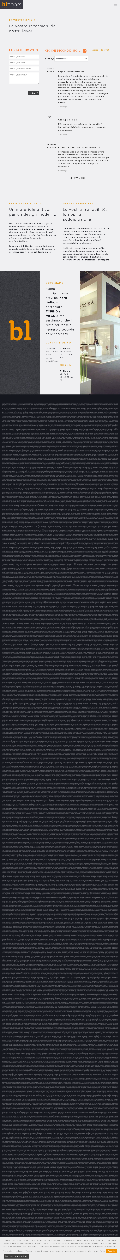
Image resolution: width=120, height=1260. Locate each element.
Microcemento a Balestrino (72, 450)
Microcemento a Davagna (86, 656)
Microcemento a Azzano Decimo (61, 445)
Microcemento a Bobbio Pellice (30, 481)
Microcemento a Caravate (102, 544)
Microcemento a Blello (56, 480)
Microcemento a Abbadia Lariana (83, 407)
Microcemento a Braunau (90, 501)
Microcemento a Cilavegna (79, 611)
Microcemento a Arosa (68, 437)
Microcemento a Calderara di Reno (104, 526)
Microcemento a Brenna (59, 504)
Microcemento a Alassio (31, 414)
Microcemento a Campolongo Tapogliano (90, 535)
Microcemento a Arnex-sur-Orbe (8, 437)
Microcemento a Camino (67, 531)
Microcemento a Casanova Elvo (91, 556)
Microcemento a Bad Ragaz (50, 446)
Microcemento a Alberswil (72, 416)
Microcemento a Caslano (9, 560)
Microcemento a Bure (83, 517)
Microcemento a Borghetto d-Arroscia (61, 488)
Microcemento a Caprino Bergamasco (86, 543)
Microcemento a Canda (16, 538)
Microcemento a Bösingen (74, 496)
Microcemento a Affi (46, 411)
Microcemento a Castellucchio (18, 576)
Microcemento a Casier (93, 559)
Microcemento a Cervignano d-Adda (87, 597)
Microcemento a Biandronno (18, 475)
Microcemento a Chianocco (73, 606)
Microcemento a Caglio (25, 525)
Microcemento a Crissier (65, 648)
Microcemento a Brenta (88, 504)
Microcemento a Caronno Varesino (104, 548)
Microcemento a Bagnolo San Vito (61, 449)
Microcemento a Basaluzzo (96, 456)
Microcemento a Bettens (113, 472)
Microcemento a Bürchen (74, 517)
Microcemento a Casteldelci (13, 569)
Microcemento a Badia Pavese (103, 446)
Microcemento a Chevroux (17, 606)
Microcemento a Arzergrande (112, 438)
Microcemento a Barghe (61, 455)
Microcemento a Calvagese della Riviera (93, 528)
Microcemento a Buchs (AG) (100, 514)
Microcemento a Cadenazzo (44, 523)
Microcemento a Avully (94, 443)
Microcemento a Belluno (79, 464)
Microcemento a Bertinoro (33, 471)
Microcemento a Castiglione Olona (87, 581)
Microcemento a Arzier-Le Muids (8, 439)
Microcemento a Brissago (17, 509)
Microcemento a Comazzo (7, 626)
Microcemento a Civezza (52, 615)
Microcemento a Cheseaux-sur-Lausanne (89, 605)
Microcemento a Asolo (87, 439)
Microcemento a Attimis (38, 441)
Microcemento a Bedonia (10, 462)
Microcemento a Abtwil (106, 407)
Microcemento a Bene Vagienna (101, 466)
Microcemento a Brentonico (112, 504)
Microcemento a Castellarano (76, 570)
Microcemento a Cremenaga (95, 645)
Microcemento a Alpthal (103, 421)
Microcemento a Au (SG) (70, 441)
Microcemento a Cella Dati (44, 589)
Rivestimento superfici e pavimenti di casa (68, 405)
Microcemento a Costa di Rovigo (89, 640)
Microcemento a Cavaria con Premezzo (73, 585)
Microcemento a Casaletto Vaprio (16, 555)
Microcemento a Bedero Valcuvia (83, 460)
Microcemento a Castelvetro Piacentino (79, 580)
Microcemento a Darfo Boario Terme (43, 656)
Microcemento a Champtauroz (100, 601)
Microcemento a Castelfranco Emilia (62, 569)
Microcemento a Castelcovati (105, 568)
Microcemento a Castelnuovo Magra (44, 578)
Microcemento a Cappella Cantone (34, 542)
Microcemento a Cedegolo (106, 587)
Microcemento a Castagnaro (105, 563)
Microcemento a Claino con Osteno (32, 616)
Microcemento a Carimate (83, 547)
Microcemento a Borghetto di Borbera (76, 488)
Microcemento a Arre (9, 438)
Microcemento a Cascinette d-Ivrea (12, 559)
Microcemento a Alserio (6, 422)
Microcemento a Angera (80, 428)
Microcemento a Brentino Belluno (100, 504)
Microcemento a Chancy (6, 602)
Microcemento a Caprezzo (96, 542)
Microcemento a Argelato (67, 434)
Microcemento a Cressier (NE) (8, 648)
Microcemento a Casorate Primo (74, 560)
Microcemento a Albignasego (24, 417)
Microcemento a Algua (10, 420)
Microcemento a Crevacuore (29, 648)
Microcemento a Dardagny (30, 656)
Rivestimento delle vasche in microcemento (81, 403)
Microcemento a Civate (43, 615)
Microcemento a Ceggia (10, 589)
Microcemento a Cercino (101, 591)
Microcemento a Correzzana (18, 635)
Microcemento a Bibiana (113, 475)
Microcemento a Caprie (53, 543)
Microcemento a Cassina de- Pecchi (111, 561)
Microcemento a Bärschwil (30, 456)
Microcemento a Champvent (112, 601)
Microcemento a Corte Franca (100, 636)
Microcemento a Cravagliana (7, 645)
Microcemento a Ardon (16, 434)
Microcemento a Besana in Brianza (16, 472)
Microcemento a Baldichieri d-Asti (8, 450)
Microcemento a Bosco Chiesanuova (16, 496)
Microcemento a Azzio (107, 445)
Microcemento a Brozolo (56, 510)
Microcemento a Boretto (15, 488)
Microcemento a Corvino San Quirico (34, 639)
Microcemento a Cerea (6, 593)
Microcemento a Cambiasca (112, 530)
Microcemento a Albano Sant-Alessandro (62, 414)
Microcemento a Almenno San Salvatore (29, 421)
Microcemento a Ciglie (48, 611)
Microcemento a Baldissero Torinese (50, 450)
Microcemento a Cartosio (72, 551)
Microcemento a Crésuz (19, 648)
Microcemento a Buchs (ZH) (7, 515)
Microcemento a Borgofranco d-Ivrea (80, 492)
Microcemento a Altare (42, 422)
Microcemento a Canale (89, 536)
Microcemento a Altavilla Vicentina (78, 422)
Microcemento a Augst (113, 441)
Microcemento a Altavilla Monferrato (64, 422)
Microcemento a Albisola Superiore (76, 417)
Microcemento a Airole (57, 413)
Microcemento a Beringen (23, 469)
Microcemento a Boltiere (63, 484)
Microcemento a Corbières (69, 629)
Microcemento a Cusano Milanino (51, 653)
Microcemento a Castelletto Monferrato (24, 573)
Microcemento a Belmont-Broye (111, 464)
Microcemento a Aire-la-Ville (47, 413)
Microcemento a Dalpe (79, 654)
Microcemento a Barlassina (103, 455)
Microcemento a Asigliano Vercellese (66, 439)
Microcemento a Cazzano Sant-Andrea (83, 587)
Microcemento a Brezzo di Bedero (45, 506)
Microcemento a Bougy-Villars (29, 498)
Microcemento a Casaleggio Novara (65, 553)
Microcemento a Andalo (57, 426)
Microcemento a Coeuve (48, 619)
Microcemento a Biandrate (7, 475)
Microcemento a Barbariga (80, 452)
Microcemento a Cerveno (46, 597)
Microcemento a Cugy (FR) (59, 650)
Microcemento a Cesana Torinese (21, 598)
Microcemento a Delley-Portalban (92, 657)
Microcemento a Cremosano (44, 646)
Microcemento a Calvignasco (34, 530)
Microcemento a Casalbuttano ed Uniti (56, 552)
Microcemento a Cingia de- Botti (29, 612)
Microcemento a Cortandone (20, 636)
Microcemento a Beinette (81, 462)
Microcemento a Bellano (89, 463)
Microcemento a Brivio (63, 509)
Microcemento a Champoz (89, 601)
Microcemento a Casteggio (106, 564)
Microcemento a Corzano (47, 639)
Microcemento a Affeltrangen (35, 411)
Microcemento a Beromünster (21, 471)
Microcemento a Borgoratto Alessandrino (82, 493)
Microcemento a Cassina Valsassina (22, 563)
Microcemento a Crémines (11, 646)
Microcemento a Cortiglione (91, 637)
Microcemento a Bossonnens (24, 497)
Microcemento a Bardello (36, 454)
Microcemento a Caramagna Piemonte (33, 544)
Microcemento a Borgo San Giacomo (24, 490)
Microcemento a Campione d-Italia (16, 534)
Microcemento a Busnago (65, 519)
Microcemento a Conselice (56, 628)
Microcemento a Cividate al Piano (98, 615)
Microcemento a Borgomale (105, 492)
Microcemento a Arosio (78, 437)
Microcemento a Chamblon (7, 601)
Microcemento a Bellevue (113, 463)
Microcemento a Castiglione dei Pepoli (44, 581)
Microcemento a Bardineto (56, 454)
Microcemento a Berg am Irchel (40, 468)
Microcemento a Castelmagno (31, 576)
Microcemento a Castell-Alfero (14, 570)
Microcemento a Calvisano (45, 530)
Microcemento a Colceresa (27, 620)
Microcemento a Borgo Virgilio (53, 492)
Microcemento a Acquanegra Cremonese (34, 408)
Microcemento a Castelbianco (93, 568)
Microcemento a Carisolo (102, 547)
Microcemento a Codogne (18, 619)
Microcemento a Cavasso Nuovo (111, 585)
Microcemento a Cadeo (54, 523)
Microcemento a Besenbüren (48, 472)
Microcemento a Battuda (106, 459)
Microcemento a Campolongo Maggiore (73, 535)
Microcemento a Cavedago (31, 586)
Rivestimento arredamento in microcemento (46, 403)
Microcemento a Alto (58, 424)
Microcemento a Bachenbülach (30, 446)
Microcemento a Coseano (58, 639)
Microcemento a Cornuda (113, 633)
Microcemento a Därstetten (65, 656)
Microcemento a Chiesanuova (77, 607)
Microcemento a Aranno (60, 431)
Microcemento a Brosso (18, 510)
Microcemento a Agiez (104, 411)
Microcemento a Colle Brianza (76, 620)
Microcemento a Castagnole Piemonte (58, 564)
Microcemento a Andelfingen (90, 426)
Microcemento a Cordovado (56, 631)
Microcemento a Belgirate (59, 463)
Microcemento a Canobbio (58, 539)
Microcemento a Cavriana (17, 587)
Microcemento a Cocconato (76, 618)
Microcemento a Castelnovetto (67, 576)
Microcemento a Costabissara (52, 641)
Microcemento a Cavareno (50, 585)
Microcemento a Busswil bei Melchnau (37, 521)
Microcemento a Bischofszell (56, 479)
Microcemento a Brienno (78, 506)
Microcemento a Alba (40, 414)
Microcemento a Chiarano (84, 606)
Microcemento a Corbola (80, 629)
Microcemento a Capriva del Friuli (8, 544)
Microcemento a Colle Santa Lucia (88, 620)
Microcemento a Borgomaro (13, 493)
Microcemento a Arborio (6, 433)
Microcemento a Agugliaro (103, 412)
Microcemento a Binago (6, 477)
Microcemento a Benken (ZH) (19, 467)
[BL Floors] (11, 4)
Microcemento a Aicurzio (113, 412)
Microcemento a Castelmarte (42, 576)
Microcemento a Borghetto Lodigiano (105, 488)
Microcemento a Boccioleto (51, 481)
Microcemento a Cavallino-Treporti (27, 585)
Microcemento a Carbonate (47, 546)
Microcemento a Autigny (60, 442)
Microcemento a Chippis (60, 608)
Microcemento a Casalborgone (42, 552)
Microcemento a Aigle (18, 413)
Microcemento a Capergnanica (79, 540)
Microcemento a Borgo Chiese (50, 489)
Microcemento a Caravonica (7, 546)
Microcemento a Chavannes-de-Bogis (26, 603)
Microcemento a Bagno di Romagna (83, 447)
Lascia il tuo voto (101, 50)
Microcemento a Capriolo (113, 543)
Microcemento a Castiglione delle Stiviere (58, 581)
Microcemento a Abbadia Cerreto (70, 407)
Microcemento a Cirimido (26, 614)
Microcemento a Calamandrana (112, 525)
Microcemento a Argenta (78, 434)
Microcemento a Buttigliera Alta (13, 522)
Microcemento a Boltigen (73, 484)
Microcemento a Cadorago (90, 523)
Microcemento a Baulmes (10, 460)
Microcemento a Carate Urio (79, 544)
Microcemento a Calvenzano (11, 530)
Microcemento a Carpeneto (40, 549)
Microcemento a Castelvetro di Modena (64, 580)
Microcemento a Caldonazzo (31, 527)
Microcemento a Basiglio (32, 458)
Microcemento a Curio (91, 652)
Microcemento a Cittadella (23, 615)
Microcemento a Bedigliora (95, 460)
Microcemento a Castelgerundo (91, 569)
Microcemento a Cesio (100, 598)
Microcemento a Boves (17, 500)
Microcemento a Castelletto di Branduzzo (82, 572)
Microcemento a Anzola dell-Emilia (46, 430)
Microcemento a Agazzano (94, 411)
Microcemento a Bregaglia (7, 502)
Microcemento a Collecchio (7, 622)
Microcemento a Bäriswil (92, 455)
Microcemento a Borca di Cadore (78, 487)
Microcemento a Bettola (39, 473)
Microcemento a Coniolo (45, 628)
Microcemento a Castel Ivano (50, 567)
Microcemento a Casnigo (48, 560)
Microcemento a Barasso (32, 452)
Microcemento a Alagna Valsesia (8, 414)
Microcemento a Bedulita (31, 462)
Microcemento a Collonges (29, 623)
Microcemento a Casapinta (14, 557)
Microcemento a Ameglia (96, 425)
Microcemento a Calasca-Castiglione (19, 526)
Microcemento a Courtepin (33, 644)
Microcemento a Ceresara (47, 593)
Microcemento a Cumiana (80, 650)
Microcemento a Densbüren (56, 658)
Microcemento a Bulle (22, 517)
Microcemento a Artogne (79, 438)
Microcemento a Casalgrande (42, 555)
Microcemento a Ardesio (7, 434)
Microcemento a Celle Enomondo (100, 589)
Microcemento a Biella (54, 476)
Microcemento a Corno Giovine (78, 633)
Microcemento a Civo (21, 616)
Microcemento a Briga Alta (113, 506)
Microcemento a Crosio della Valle (18, 649)
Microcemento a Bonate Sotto (52, 485)
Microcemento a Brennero (69, 504)
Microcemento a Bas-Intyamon (53, 458)
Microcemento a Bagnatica (71, 447)
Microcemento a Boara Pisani (7, 481)
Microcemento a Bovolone (63, 500)
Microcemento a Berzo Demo (93, 471)
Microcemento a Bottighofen (100, 497)
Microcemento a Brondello (93, 509)
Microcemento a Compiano (11, 627)
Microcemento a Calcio (66, 526)
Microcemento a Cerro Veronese (101, 595)
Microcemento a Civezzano (63, 615)
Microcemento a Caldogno (21, 527)
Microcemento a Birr (6, 479)
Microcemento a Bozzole (102, 500)
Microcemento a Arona (59, 437)
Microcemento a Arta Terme (50, 438)
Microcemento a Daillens (28, 654)
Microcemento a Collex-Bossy (61, 622)
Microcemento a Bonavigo (63, 485)
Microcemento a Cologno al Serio (82, 623)
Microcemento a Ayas (113, 443)
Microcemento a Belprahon (46, 466)
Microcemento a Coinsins (7, 620)
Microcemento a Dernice (77, 658)
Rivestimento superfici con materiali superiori (14, 405)
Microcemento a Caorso (68, 540)
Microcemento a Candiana (62, 538)
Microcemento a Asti (19, 441)
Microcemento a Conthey (102, 628)
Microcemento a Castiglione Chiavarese (15, 581)
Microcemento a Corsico (61, 635)
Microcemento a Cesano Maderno (48, 598)
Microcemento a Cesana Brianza (8, 598)
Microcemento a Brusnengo (35, 513)
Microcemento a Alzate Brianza (44, 425)
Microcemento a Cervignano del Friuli (102, 597)
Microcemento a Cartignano (50, 551)
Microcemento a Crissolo (75, 648)
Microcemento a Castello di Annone (63, 574)
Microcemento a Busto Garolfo (78, 521)
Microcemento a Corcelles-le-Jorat (104, 629)
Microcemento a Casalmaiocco (89, 555)
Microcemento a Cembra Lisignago (22, 590)
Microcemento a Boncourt (74, 485)
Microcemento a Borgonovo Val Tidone (65, 493)
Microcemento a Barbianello (101, 452)
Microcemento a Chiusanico (33, 610)
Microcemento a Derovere (87, 658)
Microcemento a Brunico (62, 511)
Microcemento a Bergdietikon (85, 468)
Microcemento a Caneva (102, 538)
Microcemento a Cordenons (33, 631)
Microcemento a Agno (38, 412)
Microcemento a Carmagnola (17, 548)
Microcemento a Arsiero (39, 438)
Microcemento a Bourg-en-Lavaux (52, 498)
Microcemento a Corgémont (81, 631)
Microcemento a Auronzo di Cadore (28, 442)
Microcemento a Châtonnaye (13, 603)
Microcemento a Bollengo (31, 484)
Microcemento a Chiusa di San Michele (9, 610)
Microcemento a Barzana (50, 456)
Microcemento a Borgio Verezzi (38, 489)
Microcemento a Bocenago (62, 481)
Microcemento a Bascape (107, 456)
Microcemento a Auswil (50, 442)
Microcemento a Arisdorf (18, 435)
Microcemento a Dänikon (7, 656)
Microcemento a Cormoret (30, 632)
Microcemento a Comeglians (18, 626)
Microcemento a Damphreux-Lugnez (101, 654)
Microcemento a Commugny (106, 626)
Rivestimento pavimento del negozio (70, 404)
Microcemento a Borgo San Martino (53, 490)
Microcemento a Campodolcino (21, 535)
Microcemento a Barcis (17, 454)
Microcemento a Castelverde (50, 580)
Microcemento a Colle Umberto (101, 620)
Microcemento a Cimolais (113, 611)
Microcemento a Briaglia (56, 506)
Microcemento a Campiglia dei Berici (104, 532)
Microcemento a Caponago (11, 542)
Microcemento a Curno (100, 652)
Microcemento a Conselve (67, 628)
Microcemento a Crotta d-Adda (31, 649)
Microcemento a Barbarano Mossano (55, 452)
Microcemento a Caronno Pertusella (90, 548)
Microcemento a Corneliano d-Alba (39, 633)
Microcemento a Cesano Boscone (34, 598)
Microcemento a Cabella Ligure (87, 522)
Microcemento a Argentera (88, 434)
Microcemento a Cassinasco (35, 563)
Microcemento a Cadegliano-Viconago (110, 522)
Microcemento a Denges (26, 658)
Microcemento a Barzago (40, 456)
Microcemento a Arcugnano (102, 433)
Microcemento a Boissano (96, 483)
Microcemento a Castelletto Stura (55, 573)
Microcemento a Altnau (48, 424)
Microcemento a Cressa (101, 646)
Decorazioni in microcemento (7, 401)
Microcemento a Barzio (70, 456)
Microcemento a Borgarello (35, 488)
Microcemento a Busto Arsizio (65, 521)
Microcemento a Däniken (113, 654)
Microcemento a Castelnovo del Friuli (96, 576)
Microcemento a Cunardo (106, 650)
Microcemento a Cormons (19, 632)
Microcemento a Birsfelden (35, 479)
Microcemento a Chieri (39, 607)
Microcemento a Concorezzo (106, 627)
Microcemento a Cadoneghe (78, 523)
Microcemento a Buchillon (79, 514)
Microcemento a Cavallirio (39, 585)
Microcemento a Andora (6, 428)
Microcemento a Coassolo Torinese (31, 618)
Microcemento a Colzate (68, 624)
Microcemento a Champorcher (77, 601)
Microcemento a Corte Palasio (112, 636)
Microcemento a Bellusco (89, 464)
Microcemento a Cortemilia (30, 637)
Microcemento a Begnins (60, 462)
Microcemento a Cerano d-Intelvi (67, 591)
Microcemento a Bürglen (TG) (38, 518)
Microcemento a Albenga (50, 416)
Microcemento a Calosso (29, 528)
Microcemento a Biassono (71, 475)
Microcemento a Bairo (83, 449)
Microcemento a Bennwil (40, 467)
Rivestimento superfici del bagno (29, 405)
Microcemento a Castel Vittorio (42, 568)
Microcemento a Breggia (38, 502)
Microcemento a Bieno (72, 476)
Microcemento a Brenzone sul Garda (21, 505)
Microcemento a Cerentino (28, 593)
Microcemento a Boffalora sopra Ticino (16, 483)
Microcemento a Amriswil (36, 426)
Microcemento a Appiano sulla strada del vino (109, 430)
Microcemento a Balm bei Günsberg (18, 451)
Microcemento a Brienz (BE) (89, 506)
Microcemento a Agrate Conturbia (90, 412)
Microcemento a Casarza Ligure (61, 557)
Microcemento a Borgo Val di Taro (104, 490)
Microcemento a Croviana (52, 649)
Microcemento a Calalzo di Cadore (99, 525)
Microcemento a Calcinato (56, 526)
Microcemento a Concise (65, 627)
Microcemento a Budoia (27, 515)
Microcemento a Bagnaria (37, 447)
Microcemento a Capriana (106, 542)
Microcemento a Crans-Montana (101, 644)
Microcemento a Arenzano (37, 434)
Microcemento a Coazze (44, 618)
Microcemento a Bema (80, 466)
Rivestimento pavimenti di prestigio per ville (25, 404)
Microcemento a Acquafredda (20, 408)
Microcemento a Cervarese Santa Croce (12, 597)
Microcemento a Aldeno (63, 418)
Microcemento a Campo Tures (99, 534)
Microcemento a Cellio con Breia (8, 590)
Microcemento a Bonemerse (105, 485)
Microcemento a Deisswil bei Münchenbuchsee (34, 657)
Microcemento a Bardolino (67, 454)
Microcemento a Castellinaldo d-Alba (97, 573)
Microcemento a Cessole (17, 599)
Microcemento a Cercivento (112, 591)
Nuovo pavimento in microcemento (33, 401)
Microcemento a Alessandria (83, 418)
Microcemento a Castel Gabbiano (8, 567)
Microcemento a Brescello (33, 505)
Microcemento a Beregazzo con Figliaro (110, 467)
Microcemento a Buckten (18, 515)
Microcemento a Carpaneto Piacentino (15, 549)
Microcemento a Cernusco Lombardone (88, 594)
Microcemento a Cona (33, 627)
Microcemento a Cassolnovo (93, 563)
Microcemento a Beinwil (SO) (105, 462)
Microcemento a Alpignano (83, 421)
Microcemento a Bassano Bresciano (67, 458)
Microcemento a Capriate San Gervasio (41, 543)
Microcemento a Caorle (58, 540)
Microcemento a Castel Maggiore (63, 567)
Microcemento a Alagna (113, 413)
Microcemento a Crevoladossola (53, 648)
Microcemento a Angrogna (113, 428)
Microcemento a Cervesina (66, 597)
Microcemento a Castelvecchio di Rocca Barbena (35, 580)
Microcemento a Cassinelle (56, 563)
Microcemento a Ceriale (10, 594)
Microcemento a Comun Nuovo (23, 627)
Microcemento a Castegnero (12, 565)
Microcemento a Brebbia (100, 501)
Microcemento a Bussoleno (24, 521)
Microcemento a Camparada (54, 532)
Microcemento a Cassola (83, 563)
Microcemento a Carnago (43, 548)
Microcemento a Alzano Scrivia (32, 425)
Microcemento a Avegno (78, 442)
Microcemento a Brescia (43, 505)
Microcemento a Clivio (104, 616)
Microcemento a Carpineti (83, 549)
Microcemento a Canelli (93, 538)
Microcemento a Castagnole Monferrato (43, 564)
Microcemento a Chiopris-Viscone (49, 608)
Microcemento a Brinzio (58, 508)
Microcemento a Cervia (76, 597)
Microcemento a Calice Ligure (80, 527)
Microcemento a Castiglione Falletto (73, 581)
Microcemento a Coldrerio (38, 620)
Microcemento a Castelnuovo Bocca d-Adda (51, 577)
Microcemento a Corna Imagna (41, 632)
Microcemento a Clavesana (75, 616)
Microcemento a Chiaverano (18, 607)
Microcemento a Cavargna (60, 585)
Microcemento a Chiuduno (70, 608)
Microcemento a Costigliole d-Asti (104, 641)
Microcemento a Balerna (62, 450)
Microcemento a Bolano (106, 483)
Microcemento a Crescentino (56, 646)
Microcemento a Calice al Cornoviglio (67, 527)
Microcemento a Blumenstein (112, 480)
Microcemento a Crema (74, 645)
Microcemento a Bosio (84, 496)
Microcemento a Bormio (40, 494)
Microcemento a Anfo (71, 428)
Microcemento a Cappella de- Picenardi (48, 542)
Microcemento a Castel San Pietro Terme (28, 568)
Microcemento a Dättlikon (76, 656)
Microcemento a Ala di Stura (103, 413)
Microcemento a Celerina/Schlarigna (22, 589)
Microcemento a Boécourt (106, 481)
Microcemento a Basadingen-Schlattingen (83, 456)
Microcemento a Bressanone (78, 505)
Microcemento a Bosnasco (106, 496)
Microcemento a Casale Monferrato (11, 553)
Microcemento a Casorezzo (101, 560)
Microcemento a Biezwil (91, 476)
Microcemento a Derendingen (67, 658)
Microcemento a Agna (18, 412)
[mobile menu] (115, 4)
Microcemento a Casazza (106, 557)
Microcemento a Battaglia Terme (73, 459)
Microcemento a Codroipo (39, 619)
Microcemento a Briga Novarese (8, 508)
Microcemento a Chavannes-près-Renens (87, 603)
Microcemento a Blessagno (76, 480)
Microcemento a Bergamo (63, 468)
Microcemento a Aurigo (16, 442)
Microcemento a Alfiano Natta (105, 418)
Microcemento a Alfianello (94, 418)
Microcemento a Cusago (39, 653)
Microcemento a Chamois (18, 601)
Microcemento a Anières (20, 429)
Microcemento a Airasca (36, 413)
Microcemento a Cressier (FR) (112, 646)
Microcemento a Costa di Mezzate (76, 640)
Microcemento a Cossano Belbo (97, 639)
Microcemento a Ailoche (27, 413)
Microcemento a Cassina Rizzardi (8, 563)
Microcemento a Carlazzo (113, 547)
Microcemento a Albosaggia (7, 418)
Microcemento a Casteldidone (37, 569)
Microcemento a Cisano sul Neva (60, 614)
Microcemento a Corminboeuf (7, 632)
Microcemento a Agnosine (48, 412)
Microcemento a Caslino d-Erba (21, 560)
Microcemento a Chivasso (69, 610)
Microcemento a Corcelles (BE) (91, 629)
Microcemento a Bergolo (106, 468)
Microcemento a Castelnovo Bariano (81, 576)
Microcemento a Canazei (6, 538)
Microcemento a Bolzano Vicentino (111, 484)
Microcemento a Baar (10, 446)
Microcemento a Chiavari (113, 606)
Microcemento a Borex (25, 488)
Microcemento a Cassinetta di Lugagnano (69, 563)
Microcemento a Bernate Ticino (85, 469)
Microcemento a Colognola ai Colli (111, 623)
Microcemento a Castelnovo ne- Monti (9, 577)
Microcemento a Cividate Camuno (111, 615)
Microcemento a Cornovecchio (101, 633)
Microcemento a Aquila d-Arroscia (28, 431)
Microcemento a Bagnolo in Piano (21, 449)
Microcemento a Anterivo (88, 429)
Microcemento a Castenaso (105, 580)
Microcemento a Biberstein (103, 475)
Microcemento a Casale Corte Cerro (70, 552)
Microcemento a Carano (45, 544)
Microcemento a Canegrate (83, 538)
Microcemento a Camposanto (40, 536)
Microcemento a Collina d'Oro (84, 622)
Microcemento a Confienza (24, 628)
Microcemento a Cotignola (15, 643)
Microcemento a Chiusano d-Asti (45, 610)
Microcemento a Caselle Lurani (69, 559)
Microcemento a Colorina (27, 624)
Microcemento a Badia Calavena (91, 446)
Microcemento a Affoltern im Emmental (71, 411)
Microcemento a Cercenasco (90, 591)
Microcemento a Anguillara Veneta (8, 429)
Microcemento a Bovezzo (27, 500)
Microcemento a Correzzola (29, 635)
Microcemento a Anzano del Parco (32, 430)
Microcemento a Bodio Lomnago (94, 481)
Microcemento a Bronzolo (113, 509)
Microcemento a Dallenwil (49, 654)
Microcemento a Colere (47, 620)
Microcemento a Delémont (80, 657)
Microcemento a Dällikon (59, 654)
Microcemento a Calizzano (92, 527)
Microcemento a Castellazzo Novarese (13, 572)
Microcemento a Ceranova (79, 591)
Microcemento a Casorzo (113, 560)
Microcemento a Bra (6, 501)
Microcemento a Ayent (6, 445)
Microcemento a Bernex (106, 469)
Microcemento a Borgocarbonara (66, 492)
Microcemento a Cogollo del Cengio (100, 619)
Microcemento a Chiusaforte (22, 610)
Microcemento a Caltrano (58, 528)
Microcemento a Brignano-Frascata (47, 508)
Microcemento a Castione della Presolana (38, 582)
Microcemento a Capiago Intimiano (91, 540)
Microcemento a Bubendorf (106, 513)
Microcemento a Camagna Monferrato (67, 530)
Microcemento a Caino (54, 525)
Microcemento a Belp (37, 466)
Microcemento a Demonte (113, 657)
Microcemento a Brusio (24, 513)
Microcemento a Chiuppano (81, 608)
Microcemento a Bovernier (7, 500)
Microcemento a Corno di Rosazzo (64, 633)
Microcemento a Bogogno (74, 483)
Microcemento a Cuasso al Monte (93, 649)
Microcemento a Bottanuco (45, 497)
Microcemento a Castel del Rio (100, 565)
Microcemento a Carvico (113, 551)
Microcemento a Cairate (73, 525)
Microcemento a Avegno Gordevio (90, 442)
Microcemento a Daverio (96, 656)
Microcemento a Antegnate (78, 429)
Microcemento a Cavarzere (86, 585)
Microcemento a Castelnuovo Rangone (72, 578)
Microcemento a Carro (113, 549)
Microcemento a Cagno (35, 525)
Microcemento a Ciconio (28, 611)
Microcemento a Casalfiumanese (30, 555)
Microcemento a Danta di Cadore (18, 656)
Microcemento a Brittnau (53, 509)
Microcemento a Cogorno (113, 619)
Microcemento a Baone (10, 452)
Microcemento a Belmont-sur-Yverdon (25, 466)
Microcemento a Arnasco (99, 435)
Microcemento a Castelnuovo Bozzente (83, 577)
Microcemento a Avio (56, 443)
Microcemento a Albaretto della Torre (28, 416)
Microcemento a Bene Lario (90, 466)
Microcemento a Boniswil (21, 487)
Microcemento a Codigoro (7, 619)
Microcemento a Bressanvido (90, 505)
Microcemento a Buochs (50, 517)
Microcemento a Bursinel (103, 518)
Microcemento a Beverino (93, 473)
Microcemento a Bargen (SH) (50, 455)
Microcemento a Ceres (37, 593)
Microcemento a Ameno (106, 425)
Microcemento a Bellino (17, 464)
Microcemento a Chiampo (63, 606)
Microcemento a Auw (69, 442)
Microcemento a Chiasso (103, 606)
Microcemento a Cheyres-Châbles (39, 606)
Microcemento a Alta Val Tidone (18, 422)
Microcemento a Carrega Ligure (103, 549)
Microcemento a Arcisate (44, 433)
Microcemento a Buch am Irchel (34, 514)
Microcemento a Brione (77, 508)
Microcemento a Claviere (85, 616)
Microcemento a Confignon (35, 628)
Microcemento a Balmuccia (40, 451)
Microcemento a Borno (61, 494)
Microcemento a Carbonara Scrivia (34, 546)
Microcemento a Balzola (82, 451)
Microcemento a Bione (86, 477)
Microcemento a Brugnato (106, 510)
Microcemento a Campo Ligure (72, 534)
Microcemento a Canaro (113, 536)
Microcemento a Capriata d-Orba (26, 543)
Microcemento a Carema (7, 547)
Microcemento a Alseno (113, 421)
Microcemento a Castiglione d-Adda (29, 581)
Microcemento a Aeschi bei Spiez (11, 411)
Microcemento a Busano (26, 519)
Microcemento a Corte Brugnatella (55, 636)
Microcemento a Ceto (27, 599)
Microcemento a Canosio (81, 539)
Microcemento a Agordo (57, 412)
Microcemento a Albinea (35, 417)
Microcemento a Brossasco (7, 510)
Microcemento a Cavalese (106, 584)
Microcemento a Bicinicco (21, 476)
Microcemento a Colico (65, 620)
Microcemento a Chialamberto (51, 606)
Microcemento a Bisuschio (97, 479)
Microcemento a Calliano (113, 527)
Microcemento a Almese (42, 421)
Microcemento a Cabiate (98, 522)
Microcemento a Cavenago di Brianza (68, 586)
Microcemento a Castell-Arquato (100, 570)
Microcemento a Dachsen (102, 653)
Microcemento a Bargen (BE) (38, 455)
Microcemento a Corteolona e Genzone (78, 637)
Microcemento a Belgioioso (48, 463)
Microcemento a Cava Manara (34, 584)
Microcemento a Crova (42, 649)
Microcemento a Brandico (49, 501)
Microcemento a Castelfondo (49, 569)
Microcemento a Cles (95, 616)
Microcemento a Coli (56, 620)
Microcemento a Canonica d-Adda (69, 539)
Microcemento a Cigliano (39, 611)
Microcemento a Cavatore (7, 586)
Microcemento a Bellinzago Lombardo (29, 464)
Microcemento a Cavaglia (45, 584)
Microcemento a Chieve (88, 607)
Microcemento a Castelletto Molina (9, 573)
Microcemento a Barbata (91, 452)
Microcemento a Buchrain (90, 514)
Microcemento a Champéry (65, 601)
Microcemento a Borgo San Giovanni (39, 490)
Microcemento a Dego (20, 657)
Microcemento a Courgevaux (72, 643)
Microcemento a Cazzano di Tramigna (68, 587)
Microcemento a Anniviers (40, 429)
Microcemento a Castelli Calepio (83, 573)
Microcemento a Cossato (7, 640)
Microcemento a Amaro (55, 425)
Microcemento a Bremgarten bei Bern (37, 504)
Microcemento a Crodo (113, 648)
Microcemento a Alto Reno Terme (82, 424)
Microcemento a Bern (63, 469)
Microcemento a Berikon (12, 469)
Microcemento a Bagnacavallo (11, 447)
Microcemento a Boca (40, 481)
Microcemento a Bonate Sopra (40, 485)
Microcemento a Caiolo (63, 525)
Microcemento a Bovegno (113, 498)
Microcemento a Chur (89, 610)
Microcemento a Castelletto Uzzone (69, 573)
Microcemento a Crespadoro (67, 646)
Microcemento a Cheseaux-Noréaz (74, 605)
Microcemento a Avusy (104, 443)
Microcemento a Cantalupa (102, 539)
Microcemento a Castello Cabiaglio (8, 574)
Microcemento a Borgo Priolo (112, 489)
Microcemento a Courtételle (44, 644)
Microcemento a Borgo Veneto (29, 492)
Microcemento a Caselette (37, 559)
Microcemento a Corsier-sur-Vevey (84, 635)
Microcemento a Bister (87, 479)
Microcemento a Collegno (18, 622)
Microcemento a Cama (54, 530)
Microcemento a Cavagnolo (81, 584)
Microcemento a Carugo (103, 551)
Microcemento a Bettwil (60, 473)
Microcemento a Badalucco (61, 446)
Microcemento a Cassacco (18, 561)
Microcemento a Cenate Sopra (35, 590)
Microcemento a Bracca (15, 501)
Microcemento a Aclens (10, 408)
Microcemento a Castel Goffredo (21, 567)
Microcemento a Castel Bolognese (37, 565)
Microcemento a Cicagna (7, 611)
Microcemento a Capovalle (22, 542)
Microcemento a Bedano (72, 460)
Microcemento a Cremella (84, 645)
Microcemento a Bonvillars (55, 487)
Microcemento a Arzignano (20, 439)
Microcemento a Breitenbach (70, 502)
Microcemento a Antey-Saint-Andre (100, 429)
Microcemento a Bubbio (95, 513)
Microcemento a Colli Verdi (72, 622)
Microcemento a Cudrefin (11, 650)
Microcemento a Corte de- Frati (87, 636)
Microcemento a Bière (82, 476)
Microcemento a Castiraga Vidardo (66, 582)
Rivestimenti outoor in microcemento (30, 403)
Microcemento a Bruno (83, 511)
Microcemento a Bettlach (17, 473)
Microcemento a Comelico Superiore (31, 626)
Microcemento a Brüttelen (55, 513)
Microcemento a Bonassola (28, 485)
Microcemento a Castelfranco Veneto (77, 569)
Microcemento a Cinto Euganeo (101, 612)
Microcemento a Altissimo (28, 424)
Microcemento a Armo (80, 435)
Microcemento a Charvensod (41, 602)
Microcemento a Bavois (39, 460)
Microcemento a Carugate (92, 551)
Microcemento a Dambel (88, 654)
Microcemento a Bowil (73, 500)
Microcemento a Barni (113, 455)
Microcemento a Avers (16, 443)
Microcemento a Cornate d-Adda (88, 632)
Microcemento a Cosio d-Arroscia (70, 639)
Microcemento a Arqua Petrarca (89, 437)
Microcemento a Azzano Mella (73, 445)
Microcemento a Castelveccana (19, 580)
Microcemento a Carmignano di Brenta (30, 548)
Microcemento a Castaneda (82, 564)
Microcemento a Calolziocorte (17, 528)
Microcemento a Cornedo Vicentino (9, 633)
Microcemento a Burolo (72, 518)
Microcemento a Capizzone (104, 540)
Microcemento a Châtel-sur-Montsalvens (81, 602)
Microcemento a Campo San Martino (85, 534)
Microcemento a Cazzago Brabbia (38, 587)
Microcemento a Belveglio (70, 466)
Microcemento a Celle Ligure (112, 589)
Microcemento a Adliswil (107, 408)
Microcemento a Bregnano (48, 502)
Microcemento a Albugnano (18, 418)
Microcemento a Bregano (17, 502)
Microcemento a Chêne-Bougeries (13, 605)
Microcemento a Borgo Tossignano (91, 490)
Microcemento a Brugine (95, 510)
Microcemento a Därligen (55, 656)
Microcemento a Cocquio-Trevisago (89, 618)
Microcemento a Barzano (60, 456)
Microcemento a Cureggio (44, 652)
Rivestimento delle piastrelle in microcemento (64, 403)
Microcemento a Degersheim (10, 657)
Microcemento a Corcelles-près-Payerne (19, 631)
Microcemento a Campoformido (46, 535)
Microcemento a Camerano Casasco (31, 531)
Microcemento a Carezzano (61, 547)
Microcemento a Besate (37, 472)
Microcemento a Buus (77, 522)
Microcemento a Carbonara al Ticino (20, 546)
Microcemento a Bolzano (84, 484)
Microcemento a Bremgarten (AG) (22, 504)
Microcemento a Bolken (10, 484)
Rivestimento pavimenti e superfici (40, 404)
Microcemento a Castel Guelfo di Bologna (36, 567)
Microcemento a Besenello (59, 472)
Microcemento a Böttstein (7, 498)
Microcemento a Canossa (91, 539)
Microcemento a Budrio (37, 515)
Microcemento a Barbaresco (68, 452)
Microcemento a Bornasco (51, 494)
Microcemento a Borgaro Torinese (47, 488)
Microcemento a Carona (78, 548)
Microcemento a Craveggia (30, 645)
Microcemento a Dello (103, 657)
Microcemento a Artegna (61, 438)
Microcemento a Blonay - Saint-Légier (99, 480)
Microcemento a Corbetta (48, 629)
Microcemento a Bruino (10, 511)
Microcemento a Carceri (78, 546)
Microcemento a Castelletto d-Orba (97, 572)
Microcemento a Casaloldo (19, 556)
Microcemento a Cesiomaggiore (112, 598)
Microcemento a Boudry (17, 498)
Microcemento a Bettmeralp (28, 473)
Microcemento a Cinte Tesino (74, 612)
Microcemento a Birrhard (15, 479)
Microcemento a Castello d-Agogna (22, 574)
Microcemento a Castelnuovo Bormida (67, 577)
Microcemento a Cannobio (47, 539)
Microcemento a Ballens (113, 450)
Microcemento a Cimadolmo (90, 611)
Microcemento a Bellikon (7, 464)
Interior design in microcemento (20, 401)
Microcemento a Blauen (21, 480)
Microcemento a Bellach (69, 463)
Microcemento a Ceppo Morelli (33, 591)
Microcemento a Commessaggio (81, 626)
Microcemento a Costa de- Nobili (63, 640)
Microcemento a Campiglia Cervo (90, 532)
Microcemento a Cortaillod (10, 636)
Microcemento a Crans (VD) (89, 644)
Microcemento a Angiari (90, 428)
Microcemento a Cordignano (45, 631)
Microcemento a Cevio (44, 599)
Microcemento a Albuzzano (41, 418)
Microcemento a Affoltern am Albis (56, 411)
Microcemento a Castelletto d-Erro (66, 572)
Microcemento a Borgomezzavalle (38, 493)
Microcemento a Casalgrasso (53, 555)
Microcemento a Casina (102, 559)
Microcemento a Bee (40, 462)
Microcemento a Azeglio (26, 445)
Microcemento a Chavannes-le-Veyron (71, 603)
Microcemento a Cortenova (53, 637)
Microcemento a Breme (11, 504)
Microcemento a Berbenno (62, 467)
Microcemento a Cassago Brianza (31, 561)
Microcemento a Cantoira (30, 540)
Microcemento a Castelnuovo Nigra (58, 578)
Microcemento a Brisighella (113, 508)
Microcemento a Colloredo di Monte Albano (43, 623)
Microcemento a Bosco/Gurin (42, 496)
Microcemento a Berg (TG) (29, 468)
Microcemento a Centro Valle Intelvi (20, 591)
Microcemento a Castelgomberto (104, 569)
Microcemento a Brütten (65, 513)
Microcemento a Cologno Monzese (97, 623)
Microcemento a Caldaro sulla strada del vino (88, 526)
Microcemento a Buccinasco (11, 514)
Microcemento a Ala (94, 413)
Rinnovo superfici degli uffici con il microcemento (87, 401)
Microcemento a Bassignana (14, 459)
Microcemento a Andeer (80, 426)
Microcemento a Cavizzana (103, 586)
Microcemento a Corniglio (52, 633)
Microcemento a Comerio (43, 626)
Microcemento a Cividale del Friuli (85, 615)
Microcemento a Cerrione (52, 595)
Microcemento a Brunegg (42, 511)
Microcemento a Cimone (7, 612)
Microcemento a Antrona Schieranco (9, 430)
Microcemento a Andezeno (113, 426)
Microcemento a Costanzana (63, 641)
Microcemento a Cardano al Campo (101, 546)
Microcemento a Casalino (65, 555)
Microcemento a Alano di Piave (20, 414)
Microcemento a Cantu (40, 540)
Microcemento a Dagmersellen (8, 654)
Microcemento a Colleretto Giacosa (47, 622)
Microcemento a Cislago (82, 614)
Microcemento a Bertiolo (43, 471)
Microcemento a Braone (80, 501)
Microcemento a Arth (70, 438)
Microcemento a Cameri (57, 531)
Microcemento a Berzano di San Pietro (66, 471)
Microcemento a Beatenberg (50, 460)
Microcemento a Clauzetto (64, 616)
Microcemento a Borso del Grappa (82, 494)
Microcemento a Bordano (90, 487)
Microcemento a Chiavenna (7, 607)
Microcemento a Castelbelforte (66, 568)
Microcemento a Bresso (101, 505)
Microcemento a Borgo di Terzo (74, 489)
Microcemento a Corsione (97, 635)
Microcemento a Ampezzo (25, 426)
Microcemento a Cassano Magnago (58, 561)
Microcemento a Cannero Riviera (8, 539)
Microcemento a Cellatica (77, 589)
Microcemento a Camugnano (65, 536)
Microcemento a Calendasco (43, 527)
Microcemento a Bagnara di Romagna (25, 447)
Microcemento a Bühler (89, 515)
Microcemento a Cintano (63, 612)
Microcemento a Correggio (7, 635)
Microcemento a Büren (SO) (93, 517)
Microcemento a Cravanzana (18, 645)
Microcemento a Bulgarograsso (12, 517)
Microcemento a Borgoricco (112, 493)
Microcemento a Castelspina (7, 580)
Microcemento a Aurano (6, 442)
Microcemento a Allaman (44, 420)
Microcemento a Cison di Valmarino (104, 614)
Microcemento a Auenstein (103, 441)
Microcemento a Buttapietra (105, 521)
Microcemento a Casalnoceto (7, 556)
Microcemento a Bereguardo (7, 468)
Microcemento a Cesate (69, 598)
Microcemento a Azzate (97, 445)
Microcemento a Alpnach (93, 421)
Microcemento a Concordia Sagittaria (77, 627)
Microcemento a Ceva (35, 599)
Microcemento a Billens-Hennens (112, 476)
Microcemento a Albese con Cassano (84, 416)
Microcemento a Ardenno (113, 433)
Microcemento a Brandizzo (60, 501)
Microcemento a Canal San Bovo (78, 536)
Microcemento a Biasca (60, 475)
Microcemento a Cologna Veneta (58, 623)
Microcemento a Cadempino (33, 523)
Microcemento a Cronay (6, 649)
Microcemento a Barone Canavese (18, 456)
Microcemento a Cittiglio (33, 615)
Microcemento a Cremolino (21, 646)
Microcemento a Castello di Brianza (77, 574)
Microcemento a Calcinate (46, 526)
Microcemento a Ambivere (65, 425)
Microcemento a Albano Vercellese (77, 414)
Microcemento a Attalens (28, 441)
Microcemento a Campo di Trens (59, 534)
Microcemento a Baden (71, 446)
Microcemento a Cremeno (106, 645)
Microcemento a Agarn (83, 411)
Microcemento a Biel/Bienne (32, 476)
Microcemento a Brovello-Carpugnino (43, 510)
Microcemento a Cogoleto (89, 619)
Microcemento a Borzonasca (95, 494)
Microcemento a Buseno (55, 519)
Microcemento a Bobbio (18, 481)
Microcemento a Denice (36, 658)
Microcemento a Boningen (11, 487)
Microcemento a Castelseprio (112, 578)
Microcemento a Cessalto (7, 599)
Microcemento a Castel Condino (51, 565)
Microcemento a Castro (99, 582)
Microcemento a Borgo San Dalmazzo (9, 490)
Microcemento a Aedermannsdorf (48, 409)
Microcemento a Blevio (86, 480)
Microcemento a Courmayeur (83, 643)
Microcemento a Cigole (69, 611)
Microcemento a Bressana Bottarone (66, 505)
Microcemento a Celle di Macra (88, 589)
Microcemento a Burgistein (26, 518)
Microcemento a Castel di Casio (112, 565)
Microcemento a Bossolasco (11, 497)
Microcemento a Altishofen (17, 424)
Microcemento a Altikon (6, 424)
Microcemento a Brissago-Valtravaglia (30, 509)
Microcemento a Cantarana (10, 540)
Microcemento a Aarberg (25, 407)
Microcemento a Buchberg (46, 514)
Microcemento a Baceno (19, 446)
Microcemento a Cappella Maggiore (62, 542)
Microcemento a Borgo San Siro (66, 490)
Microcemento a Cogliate (69, 619)
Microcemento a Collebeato (112, 620)
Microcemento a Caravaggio (91, 544)
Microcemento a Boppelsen (66, 487)
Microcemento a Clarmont (45, 616)
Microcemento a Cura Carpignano (32, 652)
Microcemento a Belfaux (13, 463)
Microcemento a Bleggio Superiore (33, 480)
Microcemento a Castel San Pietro (12, 568)
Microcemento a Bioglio (54, 477)
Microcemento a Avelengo (102, 442)
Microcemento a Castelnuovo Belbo (35, 577)
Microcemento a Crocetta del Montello (100, 648)
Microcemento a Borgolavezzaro (93, 492)
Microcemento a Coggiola (59, 619)
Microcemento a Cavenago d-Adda (54, 586)
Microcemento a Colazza (17, 620)
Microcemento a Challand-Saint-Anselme (75, 599)
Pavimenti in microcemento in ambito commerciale (49, 401)
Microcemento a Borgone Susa (52, 493)
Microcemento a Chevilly (6, 606)
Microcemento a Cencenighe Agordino (61, 590)
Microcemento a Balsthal (61, 451)
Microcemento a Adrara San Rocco (17, 409)
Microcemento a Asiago (40, 439)
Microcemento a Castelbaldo (54, 568)
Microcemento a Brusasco (106, 511)
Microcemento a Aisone (85, 413)
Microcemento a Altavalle (52, 422)
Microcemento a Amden (86, 425)
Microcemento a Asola (77, 439)
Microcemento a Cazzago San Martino (53, 587)
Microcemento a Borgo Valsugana (15, 492)
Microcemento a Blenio (65, 480)
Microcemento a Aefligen (60, 409)
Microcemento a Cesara (60, 598)
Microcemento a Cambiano (102, 530)
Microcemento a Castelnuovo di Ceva (12, 578)
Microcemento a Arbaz (79, 431)
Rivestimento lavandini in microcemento (9, 404)
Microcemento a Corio (102, 631)
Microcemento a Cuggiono (21, 650)
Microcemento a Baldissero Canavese (22, 450)
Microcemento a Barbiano (113, 452)
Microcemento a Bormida (30, 494)
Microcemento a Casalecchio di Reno (37, 553)
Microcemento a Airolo (66, 413)
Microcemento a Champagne (41, 601)
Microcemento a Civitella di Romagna (9, 616)
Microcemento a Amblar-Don (76, 425)
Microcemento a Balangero (113, 449)
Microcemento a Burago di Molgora (62, 517)
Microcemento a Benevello (113, 466)
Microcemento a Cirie (16, 614)
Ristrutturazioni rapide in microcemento (104, 401)
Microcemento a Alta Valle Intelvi (31, 422)
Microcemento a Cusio (72, 653)
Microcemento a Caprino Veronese (100, 543)
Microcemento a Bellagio (79, 463)
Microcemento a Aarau (16, 407)
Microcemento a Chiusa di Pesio (112, 608)
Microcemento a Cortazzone (43, 636)
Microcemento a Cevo (53, 599)
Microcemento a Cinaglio (17, 612)
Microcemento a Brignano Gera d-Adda (32, 508)
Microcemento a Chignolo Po (112, 607)
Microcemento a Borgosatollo (8, 494)
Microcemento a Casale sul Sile (24, 553)
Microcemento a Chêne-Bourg (26, 605)
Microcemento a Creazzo (40, 645)
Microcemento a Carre (92, 549)
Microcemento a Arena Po (27, 434)
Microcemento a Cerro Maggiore (76, 595)
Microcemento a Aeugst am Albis (23, 411)
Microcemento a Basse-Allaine (94, 458)
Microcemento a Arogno (40, 437)
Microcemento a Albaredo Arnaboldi (91, 414)
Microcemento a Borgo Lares (86, 489)
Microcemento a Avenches (113, 442)
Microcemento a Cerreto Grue (13, 595)
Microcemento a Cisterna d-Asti (12, 615)
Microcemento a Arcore (92, 433)
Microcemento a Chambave (113, 599)
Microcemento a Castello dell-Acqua (49, 574)
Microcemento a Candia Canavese (37, 538)
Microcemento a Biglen (100, 476)
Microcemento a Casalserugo (55, 556)
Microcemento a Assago (96, 439)
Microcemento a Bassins (25, 459)
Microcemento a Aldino (72, 418)
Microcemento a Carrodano (7, 551)
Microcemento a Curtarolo (7, 653)
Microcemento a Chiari (94, 606)
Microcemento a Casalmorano (101, 555)
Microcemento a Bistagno (77, 479)
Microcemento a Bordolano (112, 487)
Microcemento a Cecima (95, 587)
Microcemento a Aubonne (81, 441)
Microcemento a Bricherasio (67, 506)
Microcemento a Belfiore (23, 463)
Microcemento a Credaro (50, 645)
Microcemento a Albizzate (102, 417)
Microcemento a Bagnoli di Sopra (97, 447)
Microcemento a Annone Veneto (66, 429)
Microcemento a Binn (26, 477)
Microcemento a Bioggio (45, 477)
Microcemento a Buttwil (67, 522)
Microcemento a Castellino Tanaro (111, 573)
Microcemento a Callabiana (103, 527)
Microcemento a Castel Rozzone (101, 567)
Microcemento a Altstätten (7, 425)
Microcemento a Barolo (6, 456)
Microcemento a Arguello (98, 434)
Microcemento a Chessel (113, 605)
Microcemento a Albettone (97, 416)
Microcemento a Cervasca (25, 597)
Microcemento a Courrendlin (95, 643)
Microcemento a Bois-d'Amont (85, 483)
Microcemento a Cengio (93, 590)
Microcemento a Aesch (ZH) (103, 409)
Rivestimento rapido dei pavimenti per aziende (94, 404)
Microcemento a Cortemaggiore (19, 637)
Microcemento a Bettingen (7, 473)
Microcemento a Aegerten (70, 409)
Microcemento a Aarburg (35, 407)
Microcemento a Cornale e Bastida (64, 632)
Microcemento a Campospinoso (53, 536)
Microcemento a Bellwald (100, 464)
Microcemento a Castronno (13, 584)
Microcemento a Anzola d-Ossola (60, 430)
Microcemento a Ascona (30, 439)
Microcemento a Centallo (103, 590)
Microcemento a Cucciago (106, 649)
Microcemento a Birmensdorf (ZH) (97, 477)
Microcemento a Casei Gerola (25, 559)
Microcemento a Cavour (113, 586)
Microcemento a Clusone (19, 618)
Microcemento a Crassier (113, 644)
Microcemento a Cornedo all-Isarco (111, 632)
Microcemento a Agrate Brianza (78, 412)
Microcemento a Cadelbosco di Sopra (9, 523)
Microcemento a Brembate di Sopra (94, 502)
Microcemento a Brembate (82, 502)
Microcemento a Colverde (58, 624)
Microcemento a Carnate (53, 548)
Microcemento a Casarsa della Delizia (47, 557)
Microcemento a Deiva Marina (59, 657)
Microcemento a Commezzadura (94, 626)
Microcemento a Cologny (7, 624)
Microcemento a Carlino (6, 548)
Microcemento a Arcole (72, 433)
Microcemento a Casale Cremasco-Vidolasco (86, 552)
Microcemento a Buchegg (56, 514)
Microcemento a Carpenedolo (28, 549)
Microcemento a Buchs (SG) (112, 514)
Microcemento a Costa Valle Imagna (12, 641)
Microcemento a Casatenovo (83, 557)
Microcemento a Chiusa (100, 608)
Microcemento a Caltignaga (39, 528)
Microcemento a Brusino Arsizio (13, 513)
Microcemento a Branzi (70, 501)
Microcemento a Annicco (30, 429)
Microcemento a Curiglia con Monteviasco (68, 652)
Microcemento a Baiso (92, 449)
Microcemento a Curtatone (18, 653)
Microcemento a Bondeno (84, 485)
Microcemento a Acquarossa (63, 408)
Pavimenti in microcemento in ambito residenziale (69, 401)
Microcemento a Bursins (113, 518)
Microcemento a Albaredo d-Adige (104, 414)
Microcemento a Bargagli (18, 455)
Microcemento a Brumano (21, 511)
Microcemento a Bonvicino (44, 487)
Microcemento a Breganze (28, 502)
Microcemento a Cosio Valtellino (83, 639)
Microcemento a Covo (54, 644)
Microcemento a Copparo (17, 629)
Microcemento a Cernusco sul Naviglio (104, 594)
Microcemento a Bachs (40, 446)
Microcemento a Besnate (80, 472)
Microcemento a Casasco (73, 557)
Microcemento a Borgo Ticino (78, 490)
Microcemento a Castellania (39, 570)
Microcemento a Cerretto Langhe (26, 595)
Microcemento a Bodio (82, 481)
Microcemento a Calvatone (107, 528)
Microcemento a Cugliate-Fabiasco (33, 650)
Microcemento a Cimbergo (102, 611)
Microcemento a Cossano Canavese (111, 639)
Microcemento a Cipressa (7, 614)
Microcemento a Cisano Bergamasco (47, 614)
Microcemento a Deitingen (48, 657)
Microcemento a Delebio (70, 657)
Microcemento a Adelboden (86, 408)
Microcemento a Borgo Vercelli (41, 492)
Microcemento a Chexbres (27, 606)
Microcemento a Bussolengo (12, 521)
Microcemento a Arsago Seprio (20, 438)
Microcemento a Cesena (79, 598)
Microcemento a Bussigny (107, 519)
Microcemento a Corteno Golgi (42, 637)
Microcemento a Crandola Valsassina (76, 644)
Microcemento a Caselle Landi (57, 559)
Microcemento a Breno (79, 504)
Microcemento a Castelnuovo (22, 577)
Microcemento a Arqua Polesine (102, 437)
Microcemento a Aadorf (6, 407)
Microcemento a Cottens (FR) (26, 643)
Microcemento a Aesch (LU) (92, 409)
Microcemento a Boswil (35, 497)
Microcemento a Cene (73, 590)
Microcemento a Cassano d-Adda (44, 561)
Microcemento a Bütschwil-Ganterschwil (92, 521)
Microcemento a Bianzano (30, 475)
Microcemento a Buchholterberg (68, 514)
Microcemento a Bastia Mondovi (36, 459)
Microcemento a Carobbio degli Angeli (66, 548)
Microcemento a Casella (46, 559)
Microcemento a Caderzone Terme (66, 523)
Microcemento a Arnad (89, 435)
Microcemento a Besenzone (70, 472)
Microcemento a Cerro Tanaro (88, 595)
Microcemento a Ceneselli (83, 590)
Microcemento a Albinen (45, 417)
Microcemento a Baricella (82, 455)
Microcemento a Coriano (92, 631)
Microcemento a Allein (71, 420)
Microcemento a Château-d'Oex (53, 602)
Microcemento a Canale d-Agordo (101, 536)
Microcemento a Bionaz (77, 477)
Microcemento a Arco (54, 433)
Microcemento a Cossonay (51, 640)
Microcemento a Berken (32, 469)
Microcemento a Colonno (17, 624)
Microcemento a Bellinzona (58, 464)
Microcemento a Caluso (81, 528)
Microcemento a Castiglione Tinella (100, 581)
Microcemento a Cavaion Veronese (94, 584)
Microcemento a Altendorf (113, 422)
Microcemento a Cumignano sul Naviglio (93, 650)
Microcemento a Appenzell (82, 430)
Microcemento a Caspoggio (7, 561)
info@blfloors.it (53, 361)
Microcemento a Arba (70, 431)
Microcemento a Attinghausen (49, 441)
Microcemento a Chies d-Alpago (50, 607)
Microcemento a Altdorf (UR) (101, 422)
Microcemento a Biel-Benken (43, 476)
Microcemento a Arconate (82, 433)
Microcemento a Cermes (65, 594)
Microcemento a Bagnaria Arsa (49, 447)
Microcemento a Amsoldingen (47, 426)
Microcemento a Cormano (113, 631)
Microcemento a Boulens (40, 498)
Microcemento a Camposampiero (27, 536)
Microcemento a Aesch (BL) (81, 409)
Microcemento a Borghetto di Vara (90, 488)
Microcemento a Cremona (33, 646)
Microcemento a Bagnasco (60, 447)
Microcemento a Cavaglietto (56, 584)
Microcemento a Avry (85, 443)
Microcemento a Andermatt (102, 426)
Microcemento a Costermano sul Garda (89, 641)
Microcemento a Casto (78, 582)
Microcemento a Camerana (19, 531)
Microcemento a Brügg (75, 510)
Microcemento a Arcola (63, 433)
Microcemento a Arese (47, 434)
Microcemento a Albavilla (40, 416)
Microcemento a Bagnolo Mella (34, 449)
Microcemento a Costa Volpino (40, 641)
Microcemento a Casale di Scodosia (101, 552)
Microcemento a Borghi (16, 489)
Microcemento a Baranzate (21, 452)
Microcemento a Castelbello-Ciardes (80, 568)
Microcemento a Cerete (92, 593)
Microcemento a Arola (50, 437)
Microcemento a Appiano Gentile (94, 430)
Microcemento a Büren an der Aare (105, 517)
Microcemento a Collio (95, 622)
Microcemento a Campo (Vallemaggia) (45, 534)
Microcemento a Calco (75, 526)
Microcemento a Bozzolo (113, 500)
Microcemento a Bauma (20, 460)
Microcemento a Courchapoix (37, 643)
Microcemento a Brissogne (43, 509)
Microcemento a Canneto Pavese (21, 539)
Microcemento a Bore (6, 488)
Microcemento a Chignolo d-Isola (99, 607)
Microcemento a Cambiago (91, 530)
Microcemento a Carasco (56, 544)
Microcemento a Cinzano (113, 612)
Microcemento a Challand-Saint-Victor (91, 599)
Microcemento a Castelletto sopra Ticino (40, 573)
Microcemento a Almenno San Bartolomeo (13, 421)
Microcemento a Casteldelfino (24, 569)
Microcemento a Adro (37, 409)
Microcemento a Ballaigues (103, 450)
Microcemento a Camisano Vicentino (105, 531)
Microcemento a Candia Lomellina (50, 538)
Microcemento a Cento (113, 590)
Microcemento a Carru (28, 551)
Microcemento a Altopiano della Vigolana (110, 424)
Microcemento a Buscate (45, 519)
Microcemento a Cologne (71, 623)
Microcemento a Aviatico (36, 443)
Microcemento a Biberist (92, 475)
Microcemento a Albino (54, 417)
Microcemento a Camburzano (7, 531)
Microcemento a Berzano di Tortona (80, 471)
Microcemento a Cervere (55, 597)
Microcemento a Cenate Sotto (47, 590)
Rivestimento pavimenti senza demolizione (55, 404)
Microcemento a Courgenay (61, 643)
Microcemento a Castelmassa (55, 576)
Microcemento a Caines (44, 525)
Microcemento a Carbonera (58, 546)
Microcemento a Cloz (9, 618)
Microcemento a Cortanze (32, 636)
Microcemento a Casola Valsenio (60, 560)
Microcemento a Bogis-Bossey (40, 483)
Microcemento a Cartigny (61, 551)
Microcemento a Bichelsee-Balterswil (9, 476)
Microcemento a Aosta (71, 430)
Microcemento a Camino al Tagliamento (79, 531)
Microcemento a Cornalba (52, 632)
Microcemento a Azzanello (37, 445)
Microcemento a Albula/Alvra (29, 418)
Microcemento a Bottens (56, 497)
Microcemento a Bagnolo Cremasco (111, 447)
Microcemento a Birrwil (24, 479)
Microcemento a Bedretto (21, 462)
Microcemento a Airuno (75, 413)
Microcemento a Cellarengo (66, 589)
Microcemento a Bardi (46, 454)
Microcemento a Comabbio (78, 624)
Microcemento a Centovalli (7, 591)
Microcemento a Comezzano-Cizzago (56, 626)
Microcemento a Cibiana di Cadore (111, 610)
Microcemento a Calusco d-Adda (70, 528)
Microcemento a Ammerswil (14, 426)
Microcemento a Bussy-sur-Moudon (52, 521)
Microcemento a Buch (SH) (22, 514)
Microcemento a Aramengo (50, 431)
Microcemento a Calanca (7, 526)
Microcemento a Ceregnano (16, 593)
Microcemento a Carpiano (59, 549)
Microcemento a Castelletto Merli (111, 572)
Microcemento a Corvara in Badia (19, 639)
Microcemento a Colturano (48, 624)
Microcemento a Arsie (30, 438)
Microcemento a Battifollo (96, 459)
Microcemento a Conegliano (12, 628)
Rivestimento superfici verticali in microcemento (85, 405)
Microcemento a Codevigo (102, 618)
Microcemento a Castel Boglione (24, 565)
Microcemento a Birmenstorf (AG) (111, 477)
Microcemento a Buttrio (58, 522)
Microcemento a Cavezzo (92, 586)
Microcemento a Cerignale (44, 594)
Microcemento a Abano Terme (57, 407)
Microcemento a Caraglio (20, 544)
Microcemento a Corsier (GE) (71, 635)
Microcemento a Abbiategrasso (96, 407)
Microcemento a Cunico (10, 652)
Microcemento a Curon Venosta (112, 652)
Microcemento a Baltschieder (72, 451)
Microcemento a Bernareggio (72, 469)
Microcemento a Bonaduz (18, 485)
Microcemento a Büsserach (76, 519)
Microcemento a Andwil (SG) (60, 428)
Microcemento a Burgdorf (15, 518)
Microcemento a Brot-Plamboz (30, 510)
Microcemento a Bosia (64, 496)
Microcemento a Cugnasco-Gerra (47, 650)
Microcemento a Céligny (34, 589)
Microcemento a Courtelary (22, 644)
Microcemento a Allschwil (93, 420)
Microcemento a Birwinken (45, 479)
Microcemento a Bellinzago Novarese (45, 464)
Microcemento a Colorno (37, 624)
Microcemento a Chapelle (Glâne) (18, 602)
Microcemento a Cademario (22, 523)
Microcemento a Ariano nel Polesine (111, 434)
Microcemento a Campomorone (104, 535)
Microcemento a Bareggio (102, 454)
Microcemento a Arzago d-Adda (100, 438)
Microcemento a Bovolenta (52, 500)
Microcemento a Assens (106, 439)
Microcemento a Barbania (42, 452)
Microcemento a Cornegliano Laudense (24, 633)
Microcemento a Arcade (16, 433)
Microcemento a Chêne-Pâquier (50, 605)
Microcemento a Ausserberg (40, 442)
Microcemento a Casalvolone (67, 556)
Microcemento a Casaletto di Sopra (104, 553)
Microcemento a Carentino (27, 547)
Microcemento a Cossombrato (40, 640)
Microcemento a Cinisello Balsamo (42, 612)
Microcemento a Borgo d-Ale (62, 489)
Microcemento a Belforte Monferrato (35, 463)
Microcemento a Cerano (55, 591)
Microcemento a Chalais (62, 599)
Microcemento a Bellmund (69, 464)
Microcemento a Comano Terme (112, 624)
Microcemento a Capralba (75, 542)
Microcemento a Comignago (69, 626)
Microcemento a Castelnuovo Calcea (98, 577)
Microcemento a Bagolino (73, 449)
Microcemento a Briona (68, 508)
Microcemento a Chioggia (16, 608)
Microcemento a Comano (100, 624)
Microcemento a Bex (114, 473)
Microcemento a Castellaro (88, 570)
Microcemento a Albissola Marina (90, 417)
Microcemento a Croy (62, 649)
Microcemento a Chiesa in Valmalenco (64, 607)
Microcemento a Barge (27, 455)
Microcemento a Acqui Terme (74, 408)
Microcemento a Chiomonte (27, 608)
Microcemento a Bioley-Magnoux (66, 477)
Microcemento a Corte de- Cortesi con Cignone (72, 636)
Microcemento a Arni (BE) (30, 437)
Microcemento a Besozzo (91, 472)
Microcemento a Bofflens (29, 483)
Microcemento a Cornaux (99, 632)
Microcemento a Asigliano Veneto (52, 439)
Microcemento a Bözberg (83, 500)
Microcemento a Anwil (21, 430)
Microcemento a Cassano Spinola (72, 561)
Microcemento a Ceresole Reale (82, 593)
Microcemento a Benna (30, 467)
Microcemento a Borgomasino (26, 493)
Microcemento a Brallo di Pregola (36, 501)
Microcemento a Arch (35, 433)
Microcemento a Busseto (96, 519)
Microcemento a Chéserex (102, 605)
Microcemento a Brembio (106, 502)
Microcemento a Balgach (83, 450)
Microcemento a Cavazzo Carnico (19, 586)
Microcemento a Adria (28, 409)
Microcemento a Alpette (72, 421)
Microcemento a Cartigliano (39, 551)
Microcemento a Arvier (89, 438)
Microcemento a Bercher (97, 467)
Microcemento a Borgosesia (19, 494)
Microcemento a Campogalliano (59, 535)
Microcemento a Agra (67, 412)
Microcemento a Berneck (96, 469)
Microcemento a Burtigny (7, 519)
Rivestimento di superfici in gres (97, 403)
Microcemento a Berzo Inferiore (106, 471)
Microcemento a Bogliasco (52, 483)
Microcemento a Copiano (7, 629)
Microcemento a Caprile (73, 543)
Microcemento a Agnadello (28, 412)
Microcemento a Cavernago (81, 586)
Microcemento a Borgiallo (26, 489)
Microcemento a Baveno (30, 460)
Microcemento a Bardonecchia (79, 454)
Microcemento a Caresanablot (49, 547)
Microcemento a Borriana (71, 494)
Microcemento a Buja (98, 515)
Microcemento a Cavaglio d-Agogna (69, 584)
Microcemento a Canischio (113, 538)
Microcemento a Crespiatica (79, 646)
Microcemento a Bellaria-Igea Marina (101, 463)
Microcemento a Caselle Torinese (82, 559)
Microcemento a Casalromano (44, 556)
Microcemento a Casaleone (77, 553)
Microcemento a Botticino (89, 497)
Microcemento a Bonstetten (32, 487)
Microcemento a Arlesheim (49, 435)
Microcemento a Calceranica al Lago (33, 526)
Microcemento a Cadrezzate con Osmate (103, 523)
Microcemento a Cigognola (59, 611)
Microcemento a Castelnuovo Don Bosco (28, 578)
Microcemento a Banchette (93, 451)
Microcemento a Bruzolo (75, 513)
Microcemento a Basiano (22, 458)
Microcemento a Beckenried (61, 460)
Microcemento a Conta (77, 628)
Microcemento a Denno (45, 658)
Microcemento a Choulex (79, 610)
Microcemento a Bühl (80, 515)
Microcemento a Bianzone (50, 475)
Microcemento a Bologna (52, 484)
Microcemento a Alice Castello (33, 420)
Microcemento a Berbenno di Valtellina (74, 467)
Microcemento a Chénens (38, 605)
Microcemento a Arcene (26, 433)
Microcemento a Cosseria (17, 640)
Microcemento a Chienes (29, 607)
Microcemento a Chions (37, 608)
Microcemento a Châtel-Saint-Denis (66, 602)
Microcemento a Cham (102, 599)
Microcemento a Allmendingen (82, 420)
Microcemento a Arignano (7, 435)
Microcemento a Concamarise (43, 627)
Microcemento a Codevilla (113, 618)
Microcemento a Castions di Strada (53, 582)
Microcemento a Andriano (50, 428)
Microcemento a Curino (81, 652)
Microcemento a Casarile (35, 557)
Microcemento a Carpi (50, 549)
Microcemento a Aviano (26, 443)
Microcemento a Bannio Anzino (105, 451)
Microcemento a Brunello (52, 511)
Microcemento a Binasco (16, 477)
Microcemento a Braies (25, 501)
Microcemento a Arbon (113, 431)
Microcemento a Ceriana (20, 594)
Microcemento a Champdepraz (53, 601)
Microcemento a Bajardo (102, 449)
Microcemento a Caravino (113, 544)
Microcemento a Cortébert (7, 637)
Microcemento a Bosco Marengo (30, 496)
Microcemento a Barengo (113, 454)
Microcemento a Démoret (7, 658)
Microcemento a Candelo (26, 538)
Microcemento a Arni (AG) (20, 437)
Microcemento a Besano (28, 472)
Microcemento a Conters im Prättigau (89, 628)
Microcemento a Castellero (39, 572)
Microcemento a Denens (17, 658)
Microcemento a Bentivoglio (50, 467)
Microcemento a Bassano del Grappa (81, 458)
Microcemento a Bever (83, 473)
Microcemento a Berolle (10, 471)
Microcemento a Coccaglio (65, 618)
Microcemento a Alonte (52, 421)
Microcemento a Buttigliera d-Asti (25, 522)
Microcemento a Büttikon (37, 522)
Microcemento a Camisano (92, 531)
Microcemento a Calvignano (23, 530)
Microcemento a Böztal (92, 500)
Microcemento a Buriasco (62, 518)
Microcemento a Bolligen (42, 484)
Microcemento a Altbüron (90, 422)
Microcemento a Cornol (89, 633)
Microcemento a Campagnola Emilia (42, 532)
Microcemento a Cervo (113, 597)
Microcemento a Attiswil (60, 441)
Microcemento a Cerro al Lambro (63, 595)
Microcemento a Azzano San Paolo (85, 445)
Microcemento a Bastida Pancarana (49, 459)
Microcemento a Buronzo (92, 518)
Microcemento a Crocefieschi (86, 648)
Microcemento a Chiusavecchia (58, 610)
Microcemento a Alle (53, 420)
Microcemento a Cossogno (28, 640)
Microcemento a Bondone (95, 485)
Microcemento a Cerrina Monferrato (39, 595)
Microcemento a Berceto (87, 467)
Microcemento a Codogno (28, 619)
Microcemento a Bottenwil (67, 497)
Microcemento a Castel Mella (75, 567)
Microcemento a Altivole (38, 424)
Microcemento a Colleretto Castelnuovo (32, 622)
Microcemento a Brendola (49, 504)
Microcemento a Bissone (67, 479)
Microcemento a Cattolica (24, 584)
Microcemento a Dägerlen (113, 653)
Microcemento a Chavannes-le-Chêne (56, 603)
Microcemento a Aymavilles (16, 445)
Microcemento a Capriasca (15, 543)
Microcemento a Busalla (16, 519)
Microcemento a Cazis (27, 587)
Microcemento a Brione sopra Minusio (90, 508)
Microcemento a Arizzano (38, 435)
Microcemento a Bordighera (101, 487)
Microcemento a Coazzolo (54, 618)
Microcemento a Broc (72, 509)
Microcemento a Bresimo (53, 505)
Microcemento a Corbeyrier (58, 629)
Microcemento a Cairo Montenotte (85, 525)
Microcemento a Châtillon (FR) (105, 602)
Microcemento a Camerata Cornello (45, 531)
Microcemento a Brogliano (82, 509)
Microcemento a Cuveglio (82, 653)
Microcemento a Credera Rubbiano (62, 645)
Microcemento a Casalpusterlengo (31, 556)
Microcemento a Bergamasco (52, 468)
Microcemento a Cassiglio (98, 561)
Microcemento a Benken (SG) (7, 467)
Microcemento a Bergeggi (96, 468)
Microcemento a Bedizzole (106, 460)
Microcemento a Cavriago (7, 587)
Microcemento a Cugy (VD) (70, 650)
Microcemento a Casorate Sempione (88, 560)
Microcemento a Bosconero (54, 496)
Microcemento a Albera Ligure (61, 416)
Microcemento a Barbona (7, 454)
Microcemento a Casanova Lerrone (104, 556)
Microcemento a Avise (65, 443)
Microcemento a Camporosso (14, 536)
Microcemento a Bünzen (40, 517)
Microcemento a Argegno (57, 434)
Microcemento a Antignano (113, 429)
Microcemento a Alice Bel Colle (21, 420)
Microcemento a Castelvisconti (94, 580)
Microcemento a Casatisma (95, 557)
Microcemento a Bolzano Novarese (96, 484)
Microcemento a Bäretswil (7, 455)
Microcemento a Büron (82, 518)
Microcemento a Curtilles (29, 653)
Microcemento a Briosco (102, 508)
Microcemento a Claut (54, 616)
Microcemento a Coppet (27, 629)
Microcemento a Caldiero (10, 527)
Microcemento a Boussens (102, 498)
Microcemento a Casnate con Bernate (35, 560)
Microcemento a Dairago (38, 654)
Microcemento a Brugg (65, 510)
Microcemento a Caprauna (85, 542)
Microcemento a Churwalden (99, 610)
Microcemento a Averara (7, 443)
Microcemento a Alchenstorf (52, 418)
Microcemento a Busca (36, 519)
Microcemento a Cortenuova (64, 637)
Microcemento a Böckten (73, 481)
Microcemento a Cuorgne (20, 652)
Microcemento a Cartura (82, 551)
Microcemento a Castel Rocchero (87, 567)
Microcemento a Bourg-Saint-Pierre (66, 498)
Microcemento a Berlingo (53, 469)
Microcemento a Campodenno (8, 535)
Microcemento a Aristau (28, 435)
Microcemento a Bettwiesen (49, 473)
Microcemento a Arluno (59, 435)
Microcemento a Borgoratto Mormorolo (98, 493)
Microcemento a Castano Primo (94, 564)
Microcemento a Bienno (63, 476)
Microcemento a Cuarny (82, 649)
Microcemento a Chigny (6, 608)
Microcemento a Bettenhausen (102, 472)
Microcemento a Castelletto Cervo (52, 572)
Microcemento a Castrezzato (88, 582)
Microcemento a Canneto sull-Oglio (34, 539)
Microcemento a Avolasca (76, 443)
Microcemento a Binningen (35, 477)
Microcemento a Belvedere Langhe (58, 466)
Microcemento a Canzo (49, 540)
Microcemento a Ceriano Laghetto (32, 594)
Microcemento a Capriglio (63, 543)
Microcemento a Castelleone (27, 572)
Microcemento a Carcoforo (89, 546)
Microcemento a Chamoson (29, 601)
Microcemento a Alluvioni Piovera (104, 420)
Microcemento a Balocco (51, 451)
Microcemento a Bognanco (63, 483)
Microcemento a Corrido (40, 635)
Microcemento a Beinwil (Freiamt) (93, 462)
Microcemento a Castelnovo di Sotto (111, 576)
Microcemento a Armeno (70, 435)
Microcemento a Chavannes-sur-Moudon (103, 603)
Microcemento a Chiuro (91, 608)
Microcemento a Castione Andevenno (23, 582)
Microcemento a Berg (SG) (18, 468)
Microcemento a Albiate (13, 417)
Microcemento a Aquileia (39, 431)
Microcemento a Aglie (9, 412)
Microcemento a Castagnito (14, 564)
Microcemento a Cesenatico (90, 598)
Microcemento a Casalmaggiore (76, 555)
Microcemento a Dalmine (69, 654)
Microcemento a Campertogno (78, 532)
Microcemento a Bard (27, 454)
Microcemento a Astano (9, 441)
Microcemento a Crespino (91, 646)
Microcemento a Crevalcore (41, 648)
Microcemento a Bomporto (7, 485)
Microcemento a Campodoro (33, 535)
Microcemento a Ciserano (72, 614)
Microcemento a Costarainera (75, 641)
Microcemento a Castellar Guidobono (63, 570)
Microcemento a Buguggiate (70, 515)
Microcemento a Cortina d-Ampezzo (104, 637)
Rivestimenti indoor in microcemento (15, 403)
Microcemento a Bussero (86, 519)
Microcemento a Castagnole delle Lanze (27, 564)
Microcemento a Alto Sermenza (96, 424)
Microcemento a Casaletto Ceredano (90, 553)
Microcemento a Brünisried (73, 511)
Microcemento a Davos (106, 656)
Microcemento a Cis (35, 614)
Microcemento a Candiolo (73, 538)
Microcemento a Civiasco (74, 615)
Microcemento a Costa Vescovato (26, 641)
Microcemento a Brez (33, 506)
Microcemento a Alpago (62, 421)
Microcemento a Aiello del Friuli (7, 413)
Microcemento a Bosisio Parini (94, 496)
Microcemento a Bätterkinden (85, 459)
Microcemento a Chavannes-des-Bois (41, 603)
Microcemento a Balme (30, 451)
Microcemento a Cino (54, 612)
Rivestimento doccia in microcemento (110, 403)
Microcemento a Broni (102, 509)
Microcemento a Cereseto (58, 593)
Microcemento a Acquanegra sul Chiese (50, 408)
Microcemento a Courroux (106, 643)
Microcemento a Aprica (6, 431)
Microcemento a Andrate (29, 428)
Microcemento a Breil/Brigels (59, 502)
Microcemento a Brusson (45, 513)
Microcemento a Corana (37, 629)
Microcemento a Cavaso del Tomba (98, 585)
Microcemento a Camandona (80, 530)
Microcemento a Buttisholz (48, 522)
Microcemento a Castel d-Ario (75, 565)
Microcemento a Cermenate (54, 594)
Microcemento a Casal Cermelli (18, 552)
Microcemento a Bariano (72, 455)
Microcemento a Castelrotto (100, 578)
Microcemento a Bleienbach (45, 480)
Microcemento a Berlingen (43, 469)
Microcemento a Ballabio (93, 450)
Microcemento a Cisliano (92, 614)
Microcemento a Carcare (68, 546)
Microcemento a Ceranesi (45, 591)
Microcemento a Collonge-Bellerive (16, 623)
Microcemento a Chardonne (30, 602)
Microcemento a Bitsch (106, 479)
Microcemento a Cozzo (63, 644)
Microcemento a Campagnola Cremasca (27, 532)
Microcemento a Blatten (11, 480)
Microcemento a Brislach (7, 509)
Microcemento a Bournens (79, 498)
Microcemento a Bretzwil (23, 506)
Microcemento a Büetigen (47, 515)
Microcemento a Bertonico (53, 471)
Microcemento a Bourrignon (90, 498)
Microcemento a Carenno (17, 547)
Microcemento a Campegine (66, 532)
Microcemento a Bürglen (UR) (50, 518)
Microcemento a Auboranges (91, 441)
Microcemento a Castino (10, 582)
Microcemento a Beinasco (71, 462)
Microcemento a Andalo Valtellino (69, 426)
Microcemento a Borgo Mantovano (99, 489)
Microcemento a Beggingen (50, 462)
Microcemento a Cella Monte (55, 589)
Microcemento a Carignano (72, 547)
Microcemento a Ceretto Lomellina (104, 593)
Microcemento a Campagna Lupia (13, 532)
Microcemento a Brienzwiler (101, 506)
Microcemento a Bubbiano (86, 513)
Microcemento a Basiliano (42, 458)
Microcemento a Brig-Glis (19, 508)
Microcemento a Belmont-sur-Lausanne (9, 466)
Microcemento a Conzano (113, 628)
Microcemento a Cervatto (35, 597)
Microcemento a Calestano (54, 527)
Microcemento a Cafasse (16, 525)
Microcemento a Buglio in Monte (58, 515)
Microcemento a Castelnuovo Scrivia (88, 578)
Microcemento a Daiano (18, 654)
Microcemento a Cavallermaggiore (14, 585)
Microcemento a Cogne (78, 619)
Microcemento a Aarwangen (46, 407)
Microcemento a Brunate (31, 511)
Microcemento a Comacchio (89, 624)
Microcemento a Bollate (20, 484)
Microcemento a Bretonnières (12, 506)
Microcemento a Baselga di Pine (11, 458)
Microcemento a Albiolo (64, 417)
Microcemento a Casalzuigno (79, 556)
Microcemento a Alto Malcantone (68, 424)
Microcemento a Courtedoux (10, 644)
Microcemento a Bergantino (74, 468)
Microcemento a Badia (80, 446)
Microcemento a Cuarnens (72, 649)
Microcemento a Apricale (16, 431)
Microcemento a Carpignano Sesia (71, 549)
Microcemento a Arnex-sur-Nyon (111, 435)
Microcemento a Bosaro (106, 494)
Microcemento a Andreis (39, 428)
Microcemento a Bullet (31, 517)
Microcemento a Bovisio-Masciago (39, 500)
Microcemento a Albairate (50, 414)
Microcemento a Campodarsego (112, 534)
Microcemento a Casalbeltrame (30, 552)
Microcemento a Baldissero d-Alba (36, 450)
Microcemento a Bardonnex (91, 454)
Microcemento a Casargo (25, 557)
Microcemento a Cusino (62, 653)
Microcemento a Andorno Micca (18, 428)
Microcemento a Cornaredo (76, 632)
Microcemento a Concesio (55, 627)
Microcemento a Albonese (113, 417)
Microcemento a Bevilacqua (104, 473)
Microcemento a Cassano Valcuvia (86, 561)
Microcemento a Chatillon (94, 602)
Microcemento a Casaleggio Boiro (51, 553)
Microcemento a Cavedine (42, 586)
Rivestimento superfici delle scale (54, 405)
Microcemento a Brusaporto (94, 511)
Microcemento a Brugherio (85, 510)
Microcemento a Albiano (107, 416)
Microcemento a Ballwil (6, 451)
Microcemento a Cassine (45, 563)
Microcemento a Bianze (40, 475)
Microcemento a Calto (49, 528)
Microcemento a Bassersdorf (106, 458)
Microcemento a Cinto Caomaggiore (88, 612)
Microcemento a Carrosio (19, 551)
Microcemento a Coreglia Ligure (69, 631)
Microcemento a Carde (113, 546)
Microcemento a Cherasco (61, 605)
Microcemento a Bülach (106, 515)
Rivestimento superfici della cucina (41, 405)
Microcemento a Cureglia (54, 652)
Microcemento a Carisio (92, 547)
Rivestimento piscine (81, 404)
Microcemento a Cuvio (92, 653)
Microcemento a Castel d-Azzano (87, 565)
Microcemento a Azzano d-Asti (48, 445)
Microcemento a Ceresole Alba (69, 593)
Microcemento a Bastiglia (61, 459)
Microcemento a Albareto (16, 416)
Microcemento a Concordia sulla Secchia (92, 627)
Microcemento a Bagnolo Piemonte (47, 449)
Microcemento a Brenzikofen (7, 505)
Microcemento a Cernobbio (75, 594)
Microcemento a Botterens (78, 497)
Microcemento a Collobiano (105, 622)
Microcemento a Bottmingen (112, 497)
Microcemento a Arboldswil (103, 431)
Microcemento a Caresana (38, 547)
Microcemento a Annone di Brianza (52, 429)
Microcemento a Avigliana (47, 443)
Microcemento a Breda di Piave (112, 501)
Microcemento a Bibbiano (82, 475)
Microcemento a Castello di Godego (91, 574)
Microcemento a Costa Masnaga (102, 640)
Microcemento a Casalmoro (112, 555)
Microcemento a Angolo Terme (101, 428)
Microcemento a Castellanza (50, 570)
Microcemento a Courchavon (49, 643)
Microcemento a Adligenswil (97, 408)
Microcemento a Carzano (7, 552)
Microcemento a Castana (71, 564)
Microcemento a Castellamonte (27, 570)
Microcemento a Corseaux (51, 635)
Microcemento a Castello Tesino (105, 574)
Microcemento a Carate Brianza (67, 544)
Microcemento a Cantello (20, 540)
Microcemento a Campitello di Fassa (30, 534)
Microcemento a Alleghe (62, 420)
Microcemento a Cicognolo (17, 611)
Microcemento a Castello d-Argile (36, 574)
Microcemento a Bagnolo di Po (8, 449)
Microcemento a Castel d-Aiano (63, 565)
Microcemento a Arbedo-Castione (90, 431)
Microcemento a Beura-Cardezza (72, 473)
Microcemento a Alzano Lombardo (19, 425)
